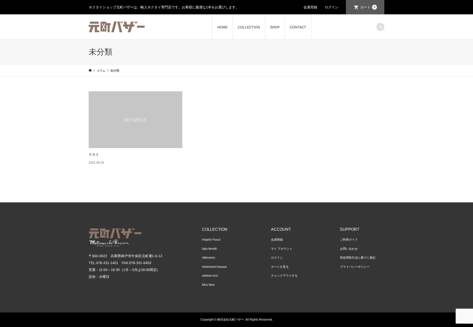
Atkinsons (208, 257)
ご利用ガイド (349, 239)
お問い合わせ (349, 248)
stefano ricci (210, 275)
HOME (222, 27)
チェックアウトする (284, 275)
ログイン (331, 7)
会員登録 (310, 7)
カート (367, 7)
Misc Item (208, 285)
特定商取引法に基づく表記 (357, 257)
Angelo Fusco (211, 239)
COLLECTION (249, 27)
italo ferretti (209, 248)
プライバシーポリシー (355, 267)
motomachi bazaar (214, 267)
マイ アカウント (281, 248)
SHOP (275, 27)
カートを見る (280, 267)
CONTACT (298, 27)
